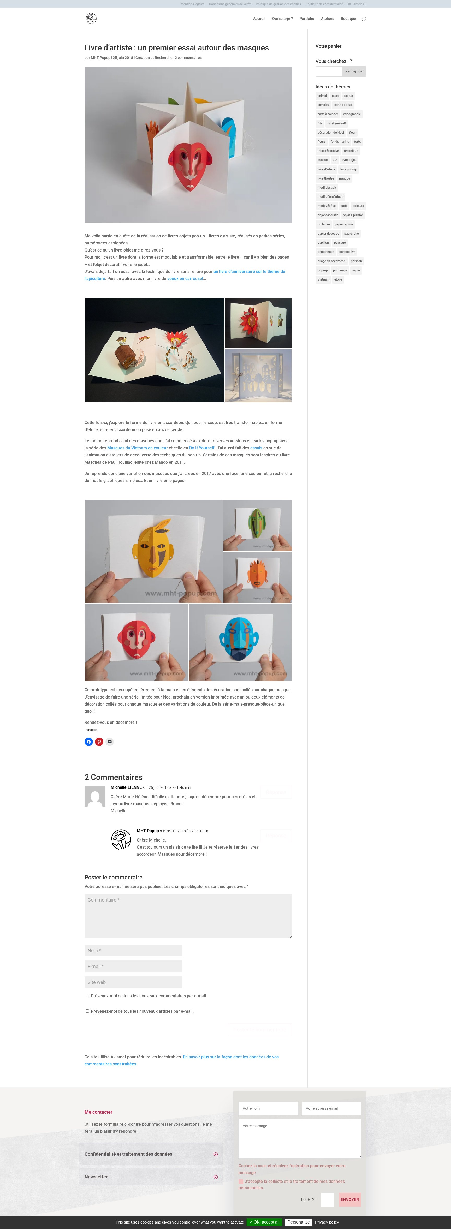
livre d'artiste (326, 169)
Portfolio (307, 19)
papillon (323, 242)
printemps (340, 270)
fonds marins (340, 142)
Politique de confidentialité (324, 4)
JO (335, 160)
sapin (356, 270)
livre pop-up (348, 169)
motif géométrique (330, 197)
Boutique (348, 19)
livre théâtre (326, 178)
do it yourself (337, 123)
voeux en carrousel (185, 278)
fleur (352, 132)
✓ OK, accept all (264, 1222)
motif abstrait (327, 187)
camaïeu (323, 105)
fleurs (321, 142)
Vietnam (323, 279)
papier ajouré (344, 224)
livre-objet (349, 160)
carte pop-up (343, 105)
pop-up (323, 270)
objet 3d (358, 206)
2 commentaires (188, 58)
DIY (320, 123)
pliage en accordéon (332, 261)
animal (322, 96)
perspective (347, 252)
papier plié (351, 233)
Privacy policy (327, 1222)
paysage (340, 242)
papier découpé (328, 233)
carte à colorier (328, 114)
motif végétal (327, 206)
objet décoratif (328, 215)
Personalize (299, 1222)
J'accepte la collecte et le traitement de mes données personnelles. (292, 1184)
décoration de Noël (331, 132)
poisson (356, 261)
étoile (338, 279)
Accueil (259, 19)
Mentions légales (192, 4)
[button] (154, 350)
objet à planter (353, 215)
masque (344, 178)
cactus (348, 96)
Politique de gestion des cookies (278, 4)
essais (256, 447)
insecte (323, 160)
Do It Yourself (202, 447)
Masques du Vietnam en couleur (137, 447)
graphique (351, 151)
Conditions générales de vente (230, 4)
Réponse (276, 792)
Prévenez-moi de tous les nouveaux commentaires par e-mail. (149, 995)
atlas (335, 96)
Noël (344, 206)
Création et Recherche (154, 58)
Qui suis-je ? (282, 19)
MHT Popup (100, 58)
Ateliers (327, 19)
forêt (357, 142)
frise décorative (328, 151)
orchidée (324, 224)
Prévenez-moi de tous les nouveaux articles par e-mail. (142, 1011)
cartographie (352, 114)
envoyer (350, 1199)
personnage (326, 252)
